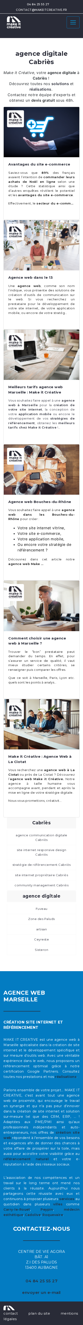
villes (57, 1204)
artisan (41, 929)
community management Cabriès (41, 885)
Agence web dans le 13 (30, 277)
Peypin (47, 1209)
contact (10, 1313)
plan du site (39, 1313)
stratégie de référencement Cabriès (41, 865)
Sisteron (41, 950)
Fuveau (41, 909)
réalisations (66, 1077)
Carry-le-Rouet (16, 1209)
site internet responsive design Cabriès (41, 852)
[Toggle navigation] (73, 22)
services (66, 1199)
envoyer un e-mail (41, 1292)
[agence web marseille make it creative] (9, 1307)
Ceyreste (41, 939)
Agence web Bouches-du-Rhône (39, 502)
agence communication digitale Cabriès (41, 837)
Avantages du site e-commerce (39, 164)
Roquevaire (52, 1215)
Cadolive (33, 1215)
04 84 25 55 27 (38, 4)
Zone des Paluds (41, 919)
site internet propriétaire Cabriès (41, 875)
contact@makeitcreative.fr (41, 10)
